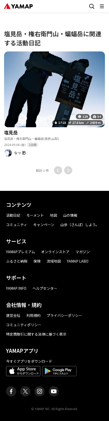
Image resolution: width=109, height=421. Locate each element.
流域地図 (54, 261)
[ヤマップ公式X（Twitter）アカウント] (25, 391)
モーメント (35, 215)
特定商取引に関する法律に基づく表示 (36, 334)
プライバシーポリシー (64, 315)
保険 (37, 261)
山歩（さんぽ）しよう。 (79, 224)
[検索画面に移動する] (92, 6)
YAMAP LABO (77, 261)
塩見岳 (11, 132)
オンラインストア (55, 251)
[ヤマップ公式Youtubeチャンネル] (54, 391)
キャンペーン (43, 224)
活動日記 (13, 215)
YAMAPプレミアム (20, 251)
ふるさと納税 (16, 261)
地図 (53, 215)
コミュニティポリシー (23, 324)
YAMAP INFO (16, 288)
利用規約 (33, 315)
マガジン (83, 251)
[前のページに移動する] (58, 170)
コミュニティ (16, 224)
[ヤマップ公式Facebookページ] (11, 391)
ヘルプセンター (44, 288)
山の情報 (70, 215)
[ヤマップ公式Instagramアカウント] (39, 391)
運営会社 (13, 315)
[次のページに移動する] (68, 170)
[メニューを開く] (102, 6)
